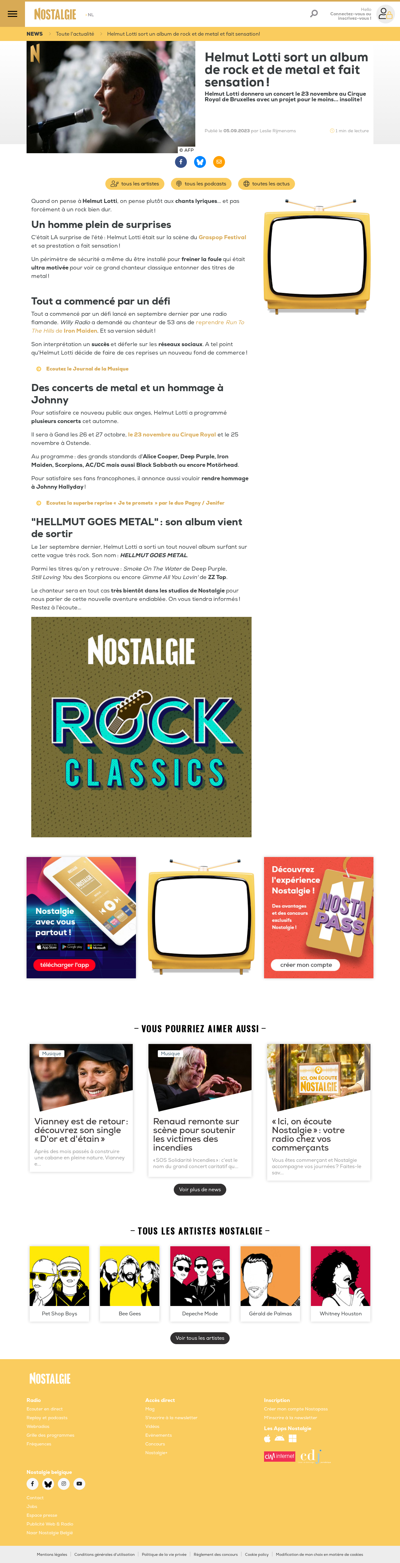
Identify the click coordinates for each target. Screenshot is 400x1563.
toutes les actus (270, 184)
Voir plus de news (200, 1190)
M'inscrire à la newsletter (290, 1417)
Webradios (38, 1426)
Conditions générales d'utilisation (104, 1554)
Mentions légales (52, 1554)
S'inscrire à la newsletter (171, 1417)
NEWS (35, 34)
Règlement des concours (216, 1554)
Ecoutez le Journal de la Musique (87, 369)
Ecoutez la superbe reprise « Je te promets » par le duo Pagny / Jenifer (135, 503)
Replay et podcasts (47, 1417)
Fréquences (39, 1444)
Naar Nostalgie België (50, 1532)
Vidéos (152, 1426)
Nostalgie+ (156, 1452)
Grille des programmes (50, 1435)
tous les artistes (139, 184)
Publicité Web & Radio (50, 1524)
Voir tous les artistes (200, 1338)
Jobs (32, 1506)
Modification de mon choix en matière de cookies (319, 1554)
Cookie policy (257, 1554)
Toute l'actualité (75, 34)
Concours (155, 1444)
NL (89, 15)
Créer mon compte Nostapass (296, 1409)
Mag (150, 1409)
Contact (35, 1497)
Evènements (158, 1435)
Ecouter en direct (45, 1409)
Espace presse (42, 1515)
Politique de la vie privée (164, 1554)
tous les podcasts (204, 184)
